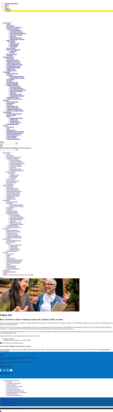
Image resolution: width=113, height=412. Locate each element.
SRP (48, 329)
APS (51, 329)
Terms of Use (6, 399)
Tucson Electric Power (60, 329)
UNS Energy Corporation (10, 402)
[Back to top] (0, 411)
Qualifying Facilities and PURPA (15, 391)
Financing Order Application (14, 395)
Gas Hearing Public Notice (14, 383)
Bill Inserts (9, 382)
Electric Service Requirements (14, 386)
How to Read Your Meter (13, 389)
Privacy (5, 398)
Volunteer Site (7, 404)
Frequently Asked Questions (10, 405)
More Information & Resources (11, 380)
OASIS (5, 401)
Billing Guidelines (11, 385)
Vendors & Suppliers (12, 394)
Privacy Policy (105, 349)
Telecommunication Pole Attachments (16, 392)
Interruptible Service (12, 388)
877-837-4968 (26, 340)
